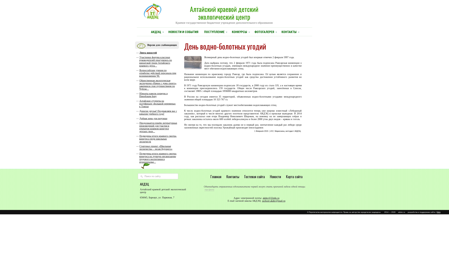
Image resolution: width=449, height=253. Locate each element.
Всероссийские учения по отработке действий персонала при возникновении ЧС (157, 73)
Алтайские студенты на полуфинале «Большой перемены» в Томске (157, 104)
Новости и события (183, 32)
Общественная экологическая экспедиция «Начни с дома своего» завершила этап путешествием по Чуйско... (157, 84)
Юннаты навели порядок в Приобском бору (153, 95)
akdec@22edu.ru (271, 198)
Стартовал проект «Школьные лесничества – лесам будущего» (155, 147)
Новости (275, 176)
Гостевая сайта (254, 176)
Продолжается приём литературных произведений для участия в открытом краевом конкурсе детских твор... (158, 127)
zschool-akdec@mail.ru (273, 201)
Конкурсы (239, 32)
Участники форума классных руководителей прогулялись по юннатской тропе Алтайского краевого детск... (155, 61)
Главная (215, 176)
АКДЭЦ (156, 32)
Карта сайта (294, 176)
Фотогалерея (264, 32)
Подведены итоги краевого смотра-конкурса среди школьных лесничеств (158, 139)
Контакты (289, 32)
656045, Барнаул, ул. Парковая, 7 (157, 197)
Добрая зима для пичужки (153, 118)
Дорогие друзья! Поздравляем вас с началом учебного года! (158, 112)
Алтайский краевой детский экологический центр (224, 14)
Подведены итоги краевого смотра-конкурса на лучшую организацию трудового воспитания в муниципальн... (158, 157)
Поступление (214, 32)
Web (439, 212)
